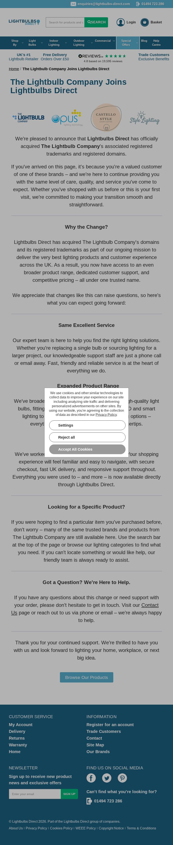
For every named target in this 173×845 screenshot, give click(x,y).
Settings (65, 425)
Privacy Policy (36, 828)
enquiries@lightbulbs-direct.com (104, 4)
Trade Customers (103, 731)
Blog (144, 40)
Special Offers (126, 43)
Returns (17, 738)
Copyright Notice (111, 828)
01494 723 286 (153, 4)
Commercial (103, 40)
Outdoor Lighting (78, 43)
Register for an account (110, 724)
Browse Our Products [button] (86, 677)
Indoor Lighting (54, 43)
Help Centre (156, 43)
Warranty (18, 745)
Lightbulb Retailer (23, 57)
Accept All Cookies (75, 449)
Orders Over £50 (55, 57)
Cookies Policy (61, 828)
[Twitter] (106, 778)
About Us (16, 828)
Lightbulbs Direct (76, 821)
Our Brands (98, 751)
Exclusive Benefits (153, 57)
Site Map (95, 745)
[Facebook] (91, 778)
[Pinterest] (122, 778)
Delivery (17, 731)
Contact (94, 738)
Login (131, 22)
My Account (20, 724)
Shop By (14, 43)
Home (14, 751)
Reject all (66, 437)
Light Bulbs (32, 43)
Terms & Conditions (141, 828)
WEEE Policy (86, 828)
